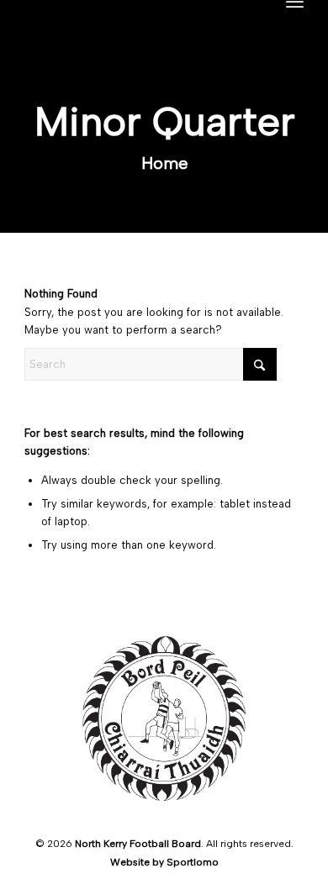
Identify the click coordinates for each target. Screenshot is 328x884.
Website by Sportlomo (164, 862)
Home (164, 163)
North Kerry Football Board (138, 844)
